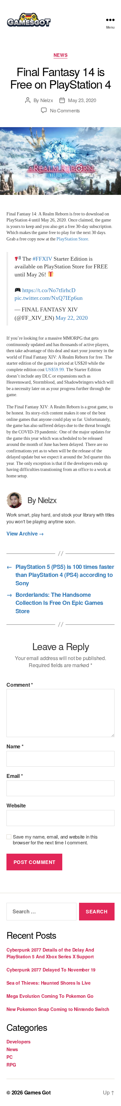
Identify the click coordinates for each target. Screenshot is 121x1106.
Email (14, 776)
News (60, 55)
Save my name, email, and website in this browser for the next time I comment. (55, 840)
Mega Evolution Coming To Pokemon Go (50, 996)
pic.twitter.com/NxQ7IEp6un (49, 298)
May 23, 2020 (82, 100)
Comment (19, 685)
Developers (18, 1041)
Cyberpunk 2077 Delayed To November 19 (51, 969)
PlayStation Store (72, 239)
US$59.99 (54, 369)
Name (15, 746)
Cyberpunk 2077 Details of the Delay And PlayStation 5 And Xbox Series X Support (50, 953)
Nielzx (46, 100)
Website (16, 805)
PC (9, 1057)
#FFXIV (42, 259)
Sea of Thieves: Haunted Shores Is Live (48, 983)
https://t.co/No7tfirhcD (49, 290)
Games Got (37, 1092)
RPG (11, 1064)
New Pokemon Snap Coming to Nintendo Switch (57, 1009)
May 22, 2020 (71, 318)
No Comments (65, 110)
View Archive (25, 533)
